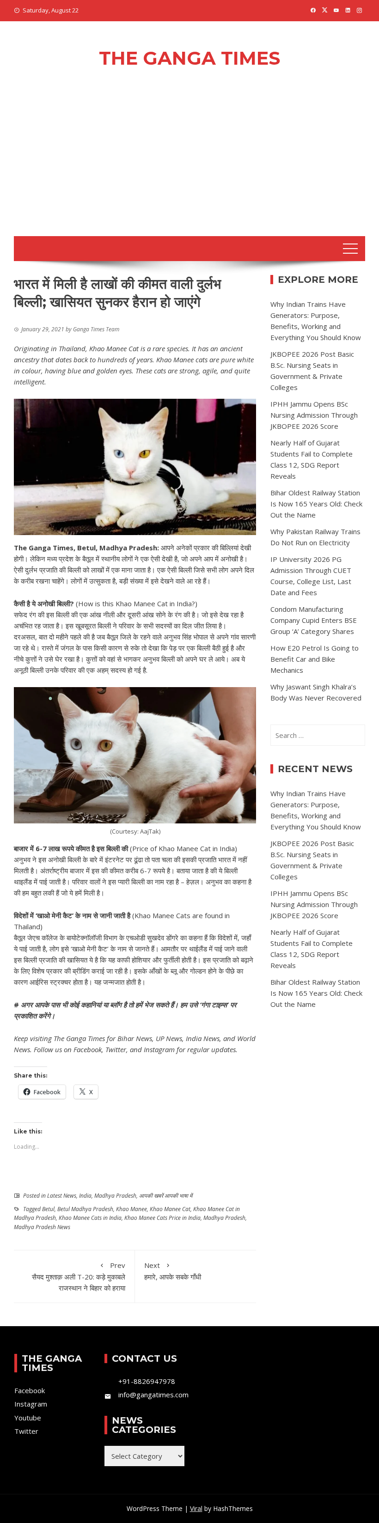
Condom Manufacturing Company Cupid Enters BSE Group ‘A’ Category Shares (313, 620)
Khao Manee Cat (170, 1209)
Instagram (159, 1049)
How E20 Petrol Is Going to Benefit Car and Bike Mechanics (314, 659)
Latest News (61, 1196)
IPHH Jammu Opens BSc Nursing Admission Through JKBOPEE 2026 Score (314, 415)
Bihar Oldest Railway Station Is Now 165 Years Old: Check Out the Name (316, 503)
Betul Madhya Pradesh (85, 1209)
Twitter (115, 1049)
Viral (196, 1508)
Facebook (87, 1049)
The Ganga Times (189, 58)
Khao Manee (131, 1209)
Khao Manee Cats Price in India (162, 1218)
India (85, 1196)
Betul (48, 1209)
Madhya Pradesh (115, 1196)
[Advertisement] (189, 166)
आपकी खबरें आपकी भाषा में (165, 1196)
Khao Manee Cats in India (90, 1218)
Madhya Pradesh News (42, 1227)
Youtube (27, 1417)
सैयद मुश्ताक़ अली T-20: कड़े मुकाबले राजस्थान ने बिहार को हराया (78, 1276)
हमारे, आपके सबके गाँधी (172, 1271)
